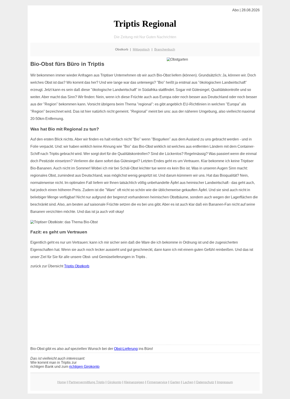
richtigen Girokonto (84, 366)
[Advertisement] (145, 307)
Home (61, 382)
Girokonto (114, 382)
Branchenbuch (164, 49)
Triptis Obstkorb (76, 266)
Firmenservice (157, 382)
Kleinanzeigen (134, 382)
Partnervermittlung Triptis (87, 382)
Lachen (188, 382)
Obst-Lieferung (126, 349)
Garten (175, 382)
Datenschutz (205, 382)
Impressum (225, 382)
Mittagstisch (141, 49)
